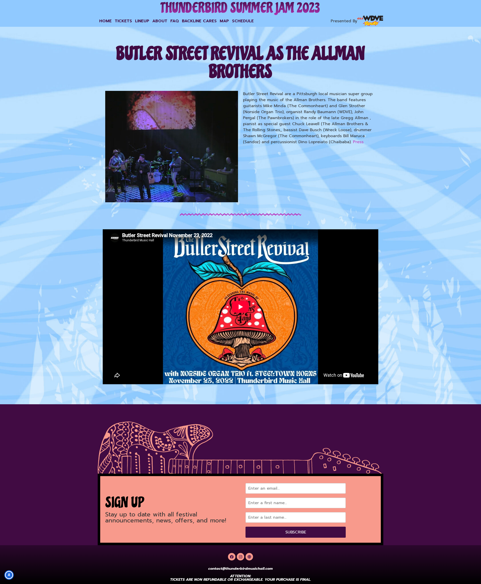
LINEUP (142, 21)
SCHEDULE (243, 21)
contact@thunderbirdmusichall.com (240, 568)
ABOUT (159, 21)
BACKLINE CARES (199, 21)
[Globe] (249, 556)
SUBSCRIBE (295, 532)
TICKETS (123, 21)
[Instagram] (240, 556)
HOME (105, 21)
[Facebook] (231, 556)
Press (358, 142)
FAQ (174, 21)
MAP (224, 21)
